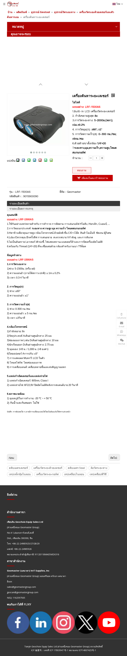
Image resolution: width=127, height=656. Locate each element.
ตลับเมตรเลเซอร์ (18, 468)
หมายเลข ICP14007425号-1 (82, 650)
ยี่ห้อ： (63, 191)
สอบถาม (81, 170)
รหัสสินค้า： (16, 196)
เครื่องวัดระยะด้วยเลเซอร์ (47, 468)
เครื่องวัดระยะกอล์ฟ (47, 474)
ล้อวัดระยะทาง (99, 468)
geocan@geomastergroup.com (22, 592)
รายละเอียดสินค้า (19, 203)
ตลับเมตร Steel (76, 468)
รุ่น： (12, 191)
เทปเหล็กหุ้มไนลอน (20, 474)
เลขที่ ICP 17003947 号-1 (56, 650)
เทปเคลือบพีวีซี (98, 474)
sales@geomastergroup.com (21, 586)
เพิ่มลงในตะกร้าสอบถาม (95, 178)
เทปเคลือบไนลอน (74, 474)
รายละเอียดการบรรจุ (21, 208)
